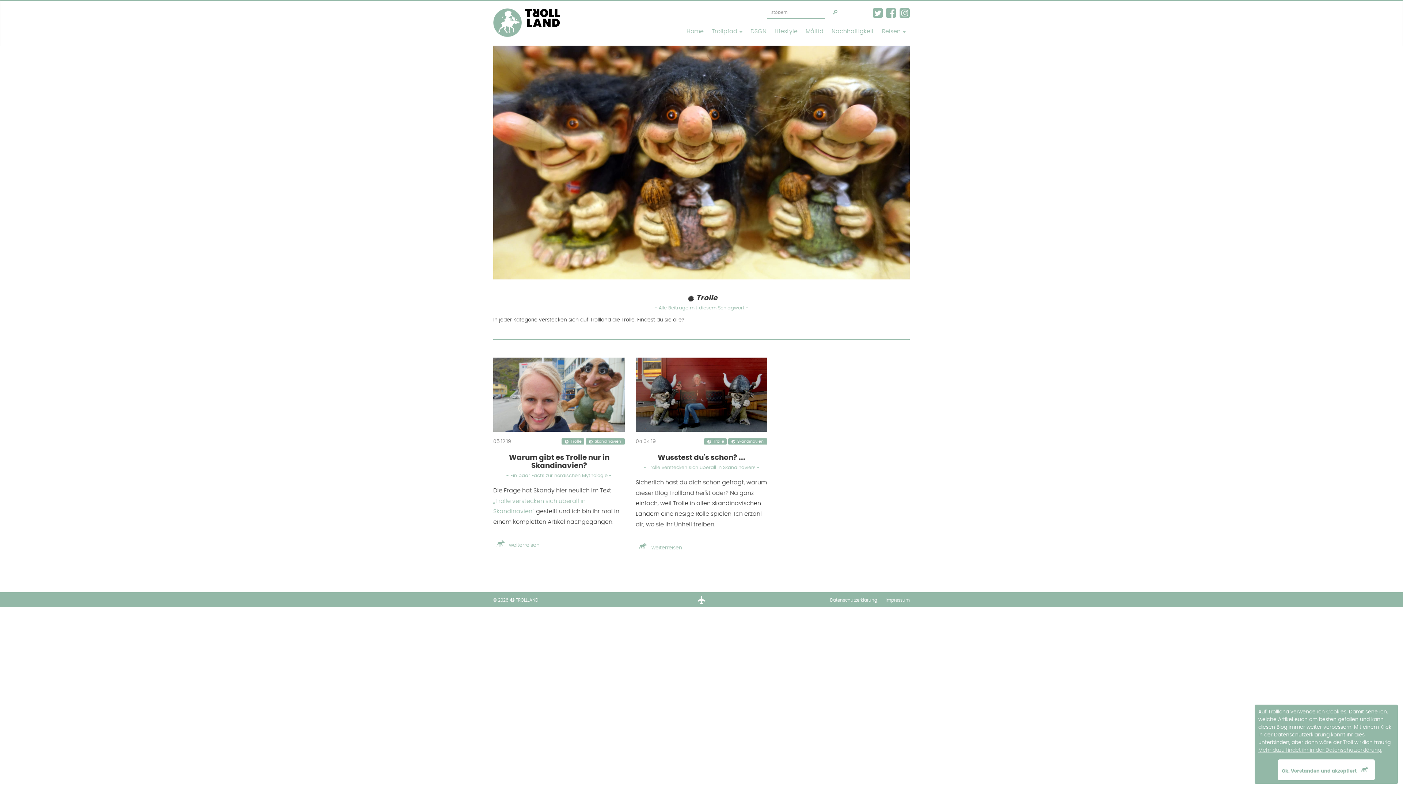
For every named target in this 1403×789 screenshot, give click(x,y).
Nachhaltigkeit (853, 31)
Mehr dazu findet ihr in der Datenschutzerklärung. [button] (1320, 750)
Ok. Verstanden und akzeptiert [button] (1320, 771)
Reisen (892, 31)
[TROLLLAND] (527, 10)
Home (695, 31)
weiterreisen (523, 545)
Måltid (815, 31)
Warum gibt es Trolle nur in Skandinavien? (559, 466)
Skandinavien (608, 442)
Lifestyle (786, 31)
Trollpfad (725, 31)
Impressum (898, 600)
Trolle (576, 442)
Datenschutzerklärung (853, 600)
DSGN (758, 31)
